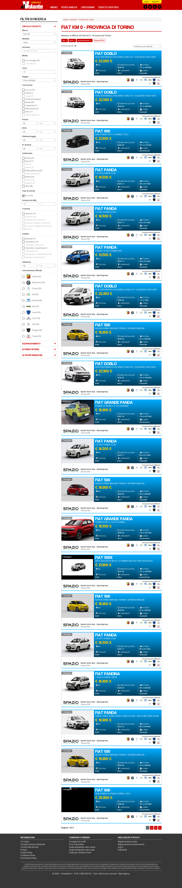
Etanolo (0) (29, 180)
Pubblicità (122, 850)
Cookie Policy (26, 852)
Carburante (27, 153)
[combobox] (39, 34)
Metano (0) (29, 167)
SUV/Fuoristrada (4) (33, 99)
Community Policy (28, 858)
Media (25, 55)
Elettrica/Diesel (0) (32, 173)
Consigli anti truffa (77, 841)
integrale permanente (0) (35, 220)
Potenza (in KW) (29, 200)
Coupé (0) (29, 96)
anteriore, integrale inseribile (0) (37, 223)
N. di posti (26, 145)
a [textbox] (41, 123)
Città (24, 68)
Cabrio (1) (29, 93)
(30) (36, 276)
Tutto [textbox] (25, 42)
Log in (120, 847)
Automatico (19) (31, 242)
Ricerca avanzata (69, 7)
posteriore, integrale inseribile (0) (38, 226)
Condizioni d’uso (27, 855)
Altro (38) (28, 186)
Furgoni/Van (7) (31, 105)
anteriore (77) (30, 213)
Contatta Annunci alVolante (32, 844)
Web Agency (124, 873)
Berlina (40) (29, 102)
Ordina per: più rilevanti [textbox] (143, 46)
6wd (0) (28, 229)
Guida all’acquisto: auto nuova (82, 847)
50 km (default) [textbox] (29, 80)
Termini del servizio (29, 847)
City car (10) (30, 90)
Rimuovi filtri (99, 40)
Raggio (25, 76)
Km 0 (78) (29, 195)
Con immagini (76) (32, 60)
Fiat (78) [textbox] (26, 34)
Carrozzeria (27, 85)
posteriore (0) (30, 216)
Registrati (155, 2)
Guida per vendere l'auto (80, 852)
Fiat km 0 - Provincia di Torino (82, 19)
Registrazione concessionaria (131, 844)
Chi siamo (24, 841)
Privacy (23, 850)
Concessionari (87, 7)
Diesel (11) (29, 161)
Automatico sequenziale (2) (36, 248)
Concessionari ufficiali (32, 270)
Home (65, 19)
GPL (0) (28, 164)
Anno (24, 128)
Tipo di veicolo (28, 191)
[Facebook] (145, 7)
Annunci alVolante (31, 5)
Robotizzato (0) (31, 251)
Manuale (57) (30, 238)
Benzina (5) (29, 158)
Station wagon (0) (32, 115)
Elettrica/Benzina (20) (33, 170)
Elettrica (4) (29, 177)
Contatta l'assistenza (108, 7)
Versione (26, 47)
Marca (25, 30)
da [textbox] (24, 123)
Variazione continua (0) (34, 245)
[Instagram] (159, 7)
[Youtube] (155, 7)
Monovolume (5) (31, 108)
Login (146, 2)
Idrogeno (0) (30, 183)
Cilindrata (26, 262)
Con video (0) (30, 63)
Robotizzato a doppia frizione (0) (38, 254)
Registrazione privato (127, 841)
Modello (25, 39)
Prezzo (25, 119)
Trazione (26, 209)
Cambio (25, 234)
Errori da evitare (76, 844)
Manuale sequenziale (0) (34, 257)
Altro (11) (28, 112)
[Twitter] (150, 7)
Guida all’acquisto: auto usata (82, 850)
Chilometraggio (29, 136)
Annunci (54, 7)
